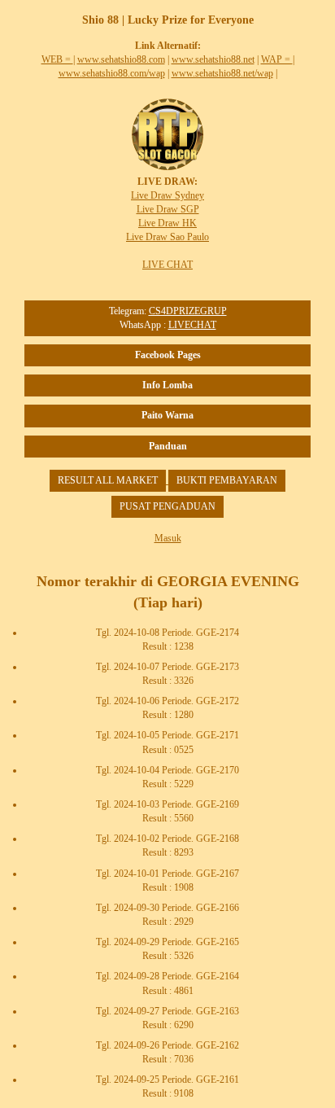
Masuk (167, 538)
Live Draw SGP (168, 209)
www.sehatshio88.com (121, 59)
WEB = (57, 59)
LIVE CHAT (167, 264)
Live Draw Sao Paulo (167, 237)
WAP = (277, 59)
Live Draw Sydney (167, 195)
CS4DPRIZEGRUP (188, 311)
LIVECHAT (192, 325)
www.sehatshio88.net (213, 59)
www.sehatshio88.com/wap (112, 73)
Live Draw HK (167, 223)
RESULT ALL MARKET (108, 480)
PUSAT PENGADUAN (167, 506)
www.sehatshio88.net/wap (222, 73)
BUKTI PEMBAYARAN (226, 480)
